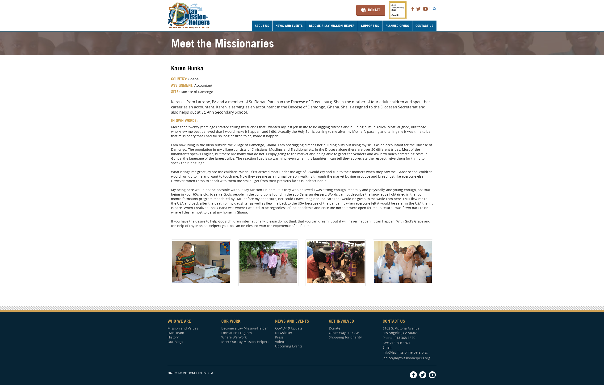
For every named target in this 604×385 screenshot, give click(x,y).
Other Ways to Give (344, 332)
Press (279, 337)
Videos (280, 341)
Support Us (370, 26)
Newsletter (283, 332)
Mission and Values (183, 328)
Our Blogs (175, 341)
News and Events (289, 26)
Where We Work (234, 337)
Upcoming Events (288, 346)
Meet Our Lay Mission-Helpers (245, 341)
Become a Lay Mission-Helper (332, 26)
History (173, 337)
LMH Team (176, 332)
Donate (374, 10)
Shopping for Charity (345, 337)
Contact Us (424, 26)
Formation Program (236, 332)
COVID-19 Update (288, 328)
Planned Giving (397, 26)
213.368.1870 (404, 337)
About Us (262, 26)
